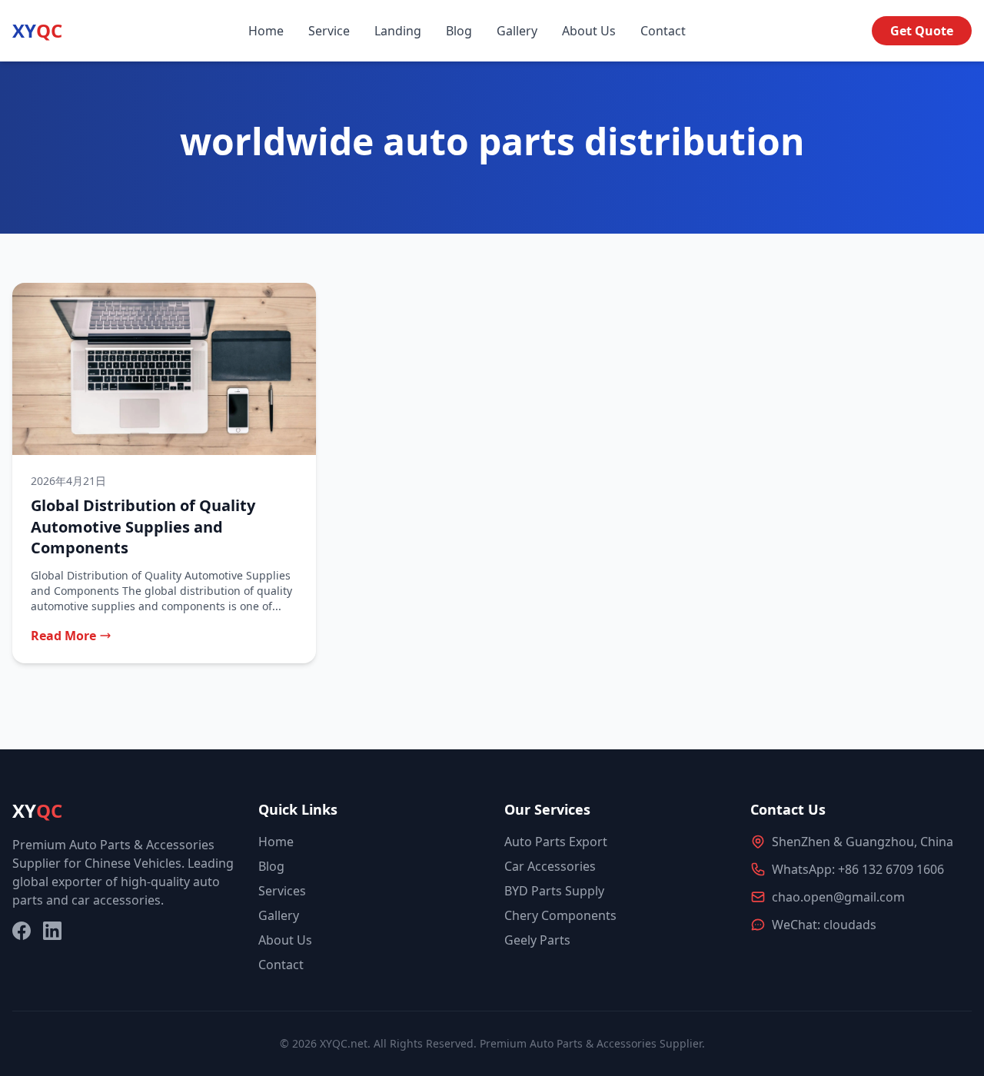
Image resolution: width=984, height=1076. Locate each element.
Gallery (517, 30)
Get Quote (921, 30)
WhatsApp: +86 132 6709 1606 (858, 869)
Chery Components (560, 915)
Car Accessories (550, 866)
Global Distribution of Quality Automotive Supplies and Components (143, 526)
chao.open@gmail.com (838, 896)
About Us (589, 30)
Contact (663, 30)
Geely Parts (537, 940)
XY (37, 30)
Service (329, 30)
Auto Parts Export (555, 841)
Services (282, 890)
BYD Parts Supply (554, 890)
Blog (459, 30)
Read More (63, 635)
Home (266, 30)
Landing (397, 30)
